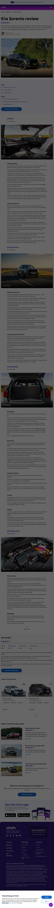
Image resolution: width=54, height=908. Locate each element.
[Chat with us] (51, 905)
